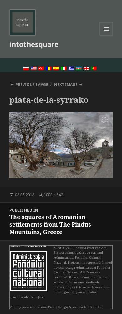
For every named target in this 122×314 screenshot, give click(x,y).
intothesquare (33, 44)
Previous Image (31, 84)
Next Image (66, 84)
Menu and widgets (106, 35)
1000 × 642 (53, 195)
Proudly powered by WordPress (32, 307)
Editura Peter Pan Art (90, 248)
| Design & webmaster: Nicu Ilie (79, 307)
